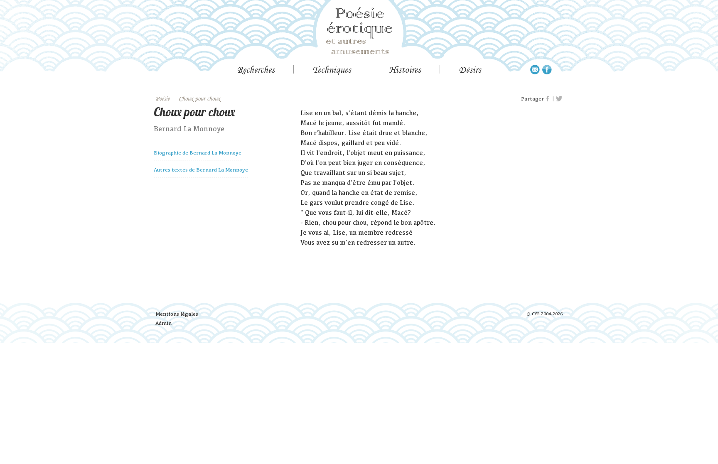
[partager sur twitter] (559, 99)
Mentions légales (176, 314)
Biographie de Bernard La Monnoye (197, 153)
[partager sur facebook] (548, 99)
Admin (163, 323)
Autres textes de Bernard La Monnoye (201, 170)
